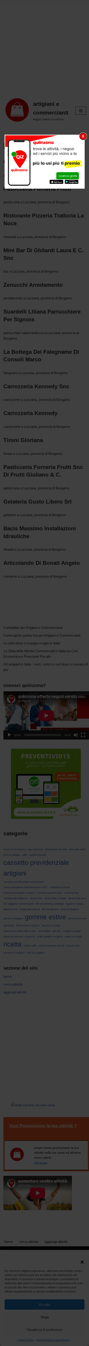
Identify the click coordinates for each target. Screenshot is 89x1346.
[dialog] (45, 162)
